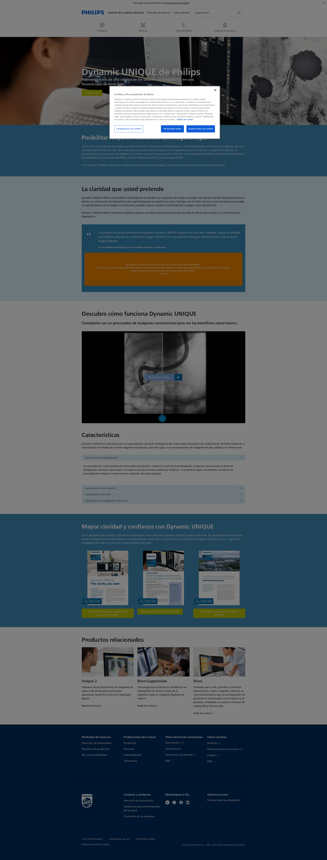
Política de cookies (185, 119)
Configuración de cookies (128, 128)
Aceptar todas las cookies (200, 128)
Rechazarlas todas (172, 128)
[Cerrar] (215, 90)
